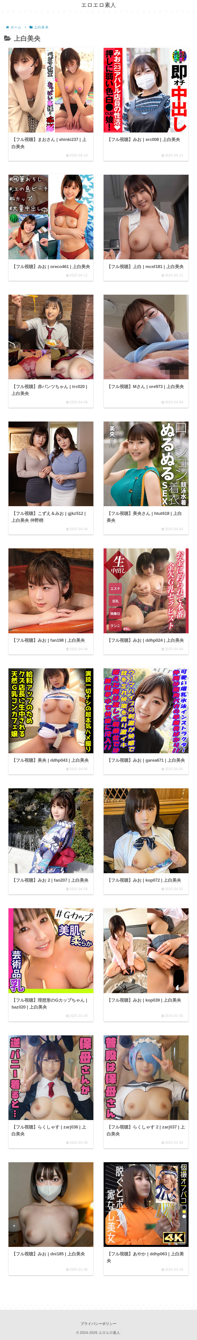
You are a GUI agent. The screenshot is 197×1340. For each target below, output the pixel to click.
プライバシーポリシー (98, 1324)
